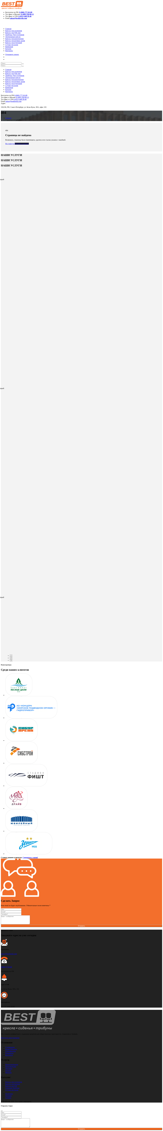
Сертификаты (10, 1051)
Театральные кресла (12, 37)
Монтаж (8, 1072)
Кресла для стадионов (13, 31)
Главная (8, 29)
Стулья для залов (11, 45)
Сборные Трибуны (12, 1088)
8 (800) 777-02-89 (20, 95)
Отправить (81, 926)
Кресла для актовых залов (15, 41)
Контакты (9, 51)
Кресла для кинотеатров (14, 39)
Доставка (8, 1068)
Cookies (8, 1098)
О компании (10, 1047)
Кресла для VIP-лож (13, 33)
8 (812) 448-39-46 (20, 99)
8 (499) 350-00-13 (22, 97)
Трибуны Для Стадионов (14, 35)
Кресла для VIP (11, 1086)
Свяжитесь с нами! (30, 857)
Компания (9, 47)
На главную (10, 144)
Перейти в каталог (22, 144)
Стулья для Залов (11, 1090)
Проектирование (11, 1064)
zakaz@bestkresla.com (13, 101)
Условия (8, 1096)
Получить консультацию (10, 1038)
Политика (9, 1094)
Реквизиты (9, 1053)
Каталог (8, 49)
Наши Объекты (11, 1049)
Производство (10, 1066)
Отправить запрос (12, 54)
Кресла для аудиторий (13, 43)
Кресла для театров (12, 1084)
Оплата (8, 1070)
